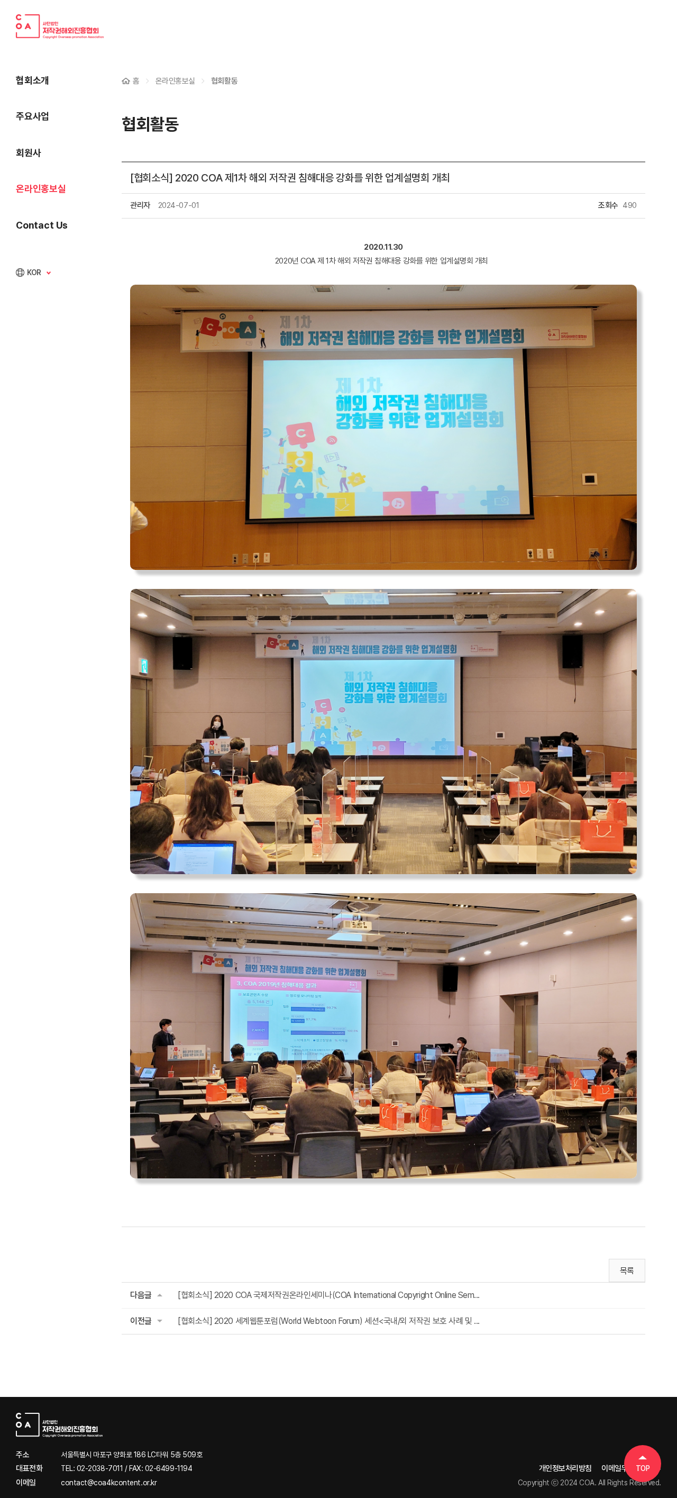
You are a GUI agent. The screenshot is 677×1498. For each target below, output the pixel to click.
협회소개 (32, 80)
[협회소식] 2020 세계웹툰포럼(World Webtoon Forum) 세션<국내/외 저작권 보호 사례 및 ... (329, 1321)
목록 (627, 1271)
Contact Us (42, 225)
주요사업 (32, 116)
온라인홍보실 (41, 188)
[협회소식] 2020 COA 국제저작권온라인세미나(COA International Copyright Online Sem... (329, 1295)
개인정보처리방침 (565, 1468)
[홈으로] (109, 1425)
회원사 (28, 152)
